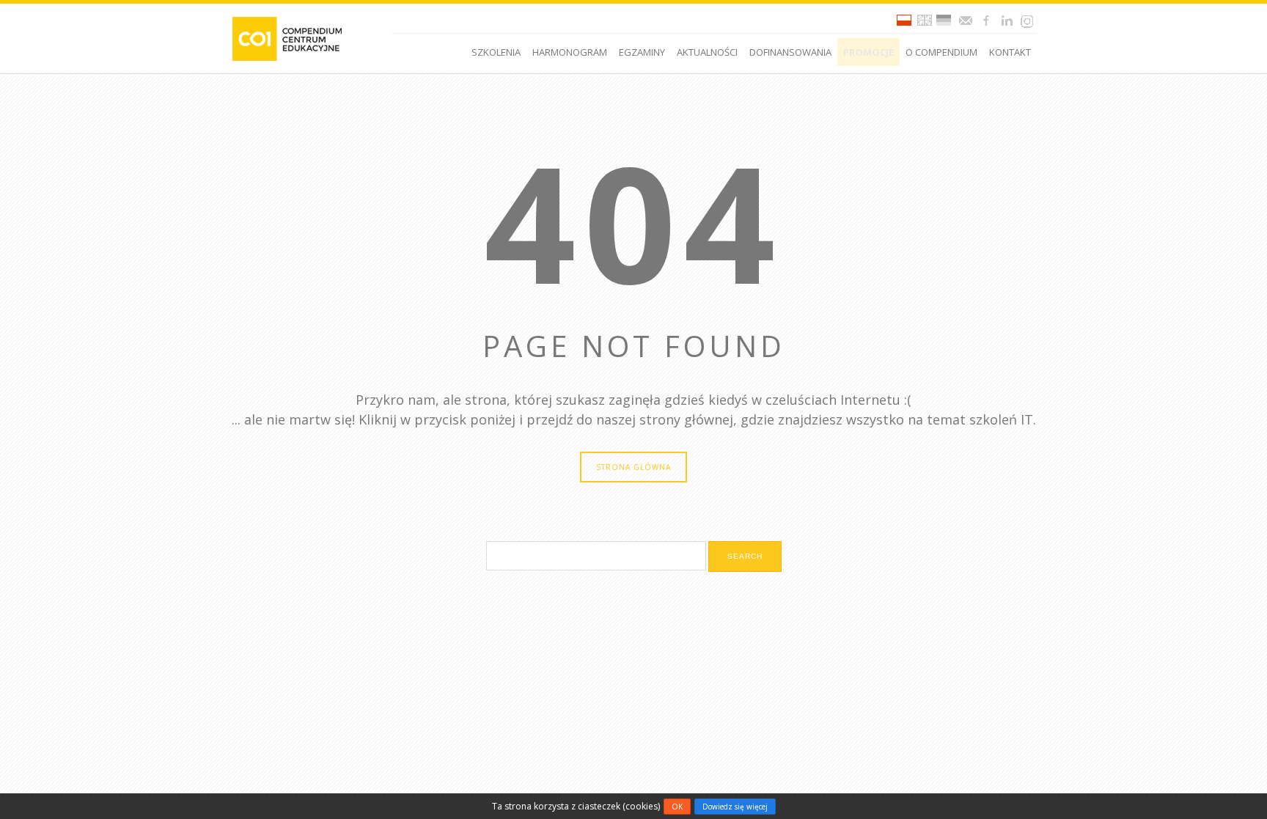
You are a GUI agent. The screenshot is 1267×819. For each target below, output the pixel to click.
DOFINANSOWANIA (790, 52)
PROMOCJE (868, 52)
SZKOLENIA (496, 52)
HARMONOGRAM (569, 52)
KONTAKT (1010, 52)
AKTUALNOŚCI (707, 52)
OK (677, 806)
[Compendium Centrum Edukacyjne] (286, 38)
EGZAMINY (642, 52)
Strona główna (633, 467)
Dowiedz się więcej (735, 806)
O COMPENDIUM (941, 52)
